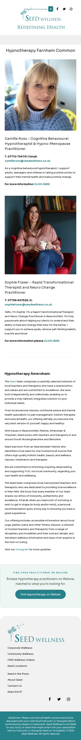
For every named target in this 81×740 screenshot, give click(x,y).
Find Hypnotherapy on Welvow (40, 594)
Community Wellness (21, 653)
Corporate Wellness (20, 647)
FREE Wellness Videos (21, 659)
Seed (13, 381)
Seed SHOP (15, 691)
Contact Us (15, 685)
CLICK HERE (42, 184)
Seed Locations (17, 665)
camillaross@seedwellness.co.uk (27, 161)
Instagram (21, 549)
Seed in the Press (18, 673)
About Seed (15, 679)
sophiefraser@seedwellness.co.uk (28, 304)
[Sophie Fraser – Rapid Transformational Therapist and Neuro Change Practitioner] (40, 273)
